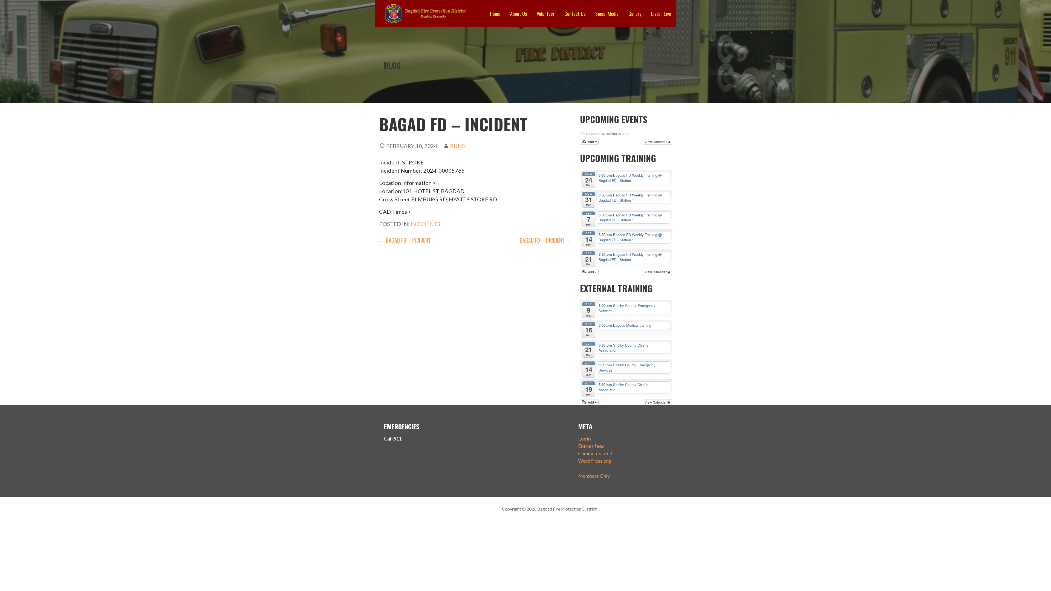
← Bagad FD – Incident (405, 240)
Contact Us (574, 13)
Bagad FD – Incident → (545, 240)
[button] (589, 141)
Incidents (425, 224)
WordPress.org (594, 461)
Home (495, 13)
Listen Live (661, 13)
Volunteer (546, 13)
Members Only (594, 476)
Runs (457, 146)
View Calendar (656, 141)
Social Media (607, 13)
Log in (584, 439)
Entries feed (591, 446)
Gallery (634, 13)
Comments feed (595, 453)
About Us (518, 13)
